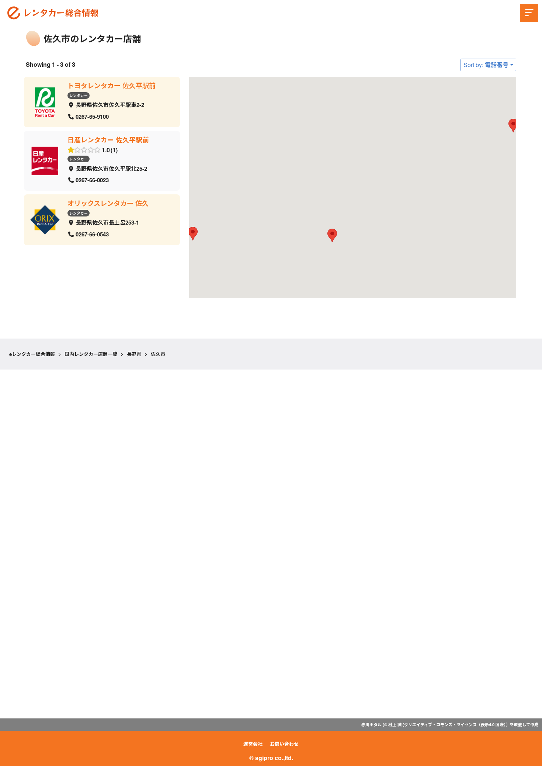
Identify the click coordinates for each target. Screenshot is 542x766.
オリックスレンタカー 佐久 (108, 203)
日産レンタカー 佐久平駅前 (108, 140)
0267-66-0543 (92, 234)
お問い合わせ (284, 743)
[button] (332, 235)
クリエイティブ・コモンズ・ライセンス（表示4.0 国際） (455, 724)
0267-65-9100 (92, 116)
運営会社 (253, 743)
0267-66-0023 (92, 180)
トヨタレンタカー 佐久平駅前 (111, 85)
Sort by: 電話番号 (485, 64)
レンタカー (78, 95)
